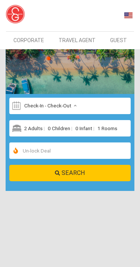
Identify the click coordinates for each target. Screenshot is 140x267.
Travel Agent (77, 40)
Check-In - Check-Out (47, 105)
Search (73, 172)
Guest (118, 40)
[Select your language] (128, 15)
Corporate (28, 40)
